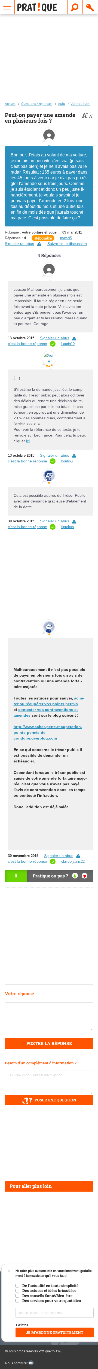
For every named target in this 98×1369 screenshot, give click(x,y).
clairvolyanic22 (73, 861)
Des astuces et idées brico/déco (49, 1290)
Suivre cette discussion (67, 243)
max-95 (66, 238)
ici (28, 441)
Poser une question (55, 1100)
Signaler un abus (19, 243)
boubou (67, 461)
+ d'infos (22, 1325)
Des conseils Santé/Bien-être (47, 1295)
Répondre (43, 238)
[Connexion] (90, 7)
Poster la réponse (49, 1043)
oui (75, 876)
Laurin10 (68, 344)
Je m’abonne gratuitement (54, 1332)
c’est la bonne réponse (27, 343)
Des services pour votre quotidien (51, 1300)
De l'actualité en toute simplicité (50, 1285)
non (84, 876)
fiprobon (67, 527)
